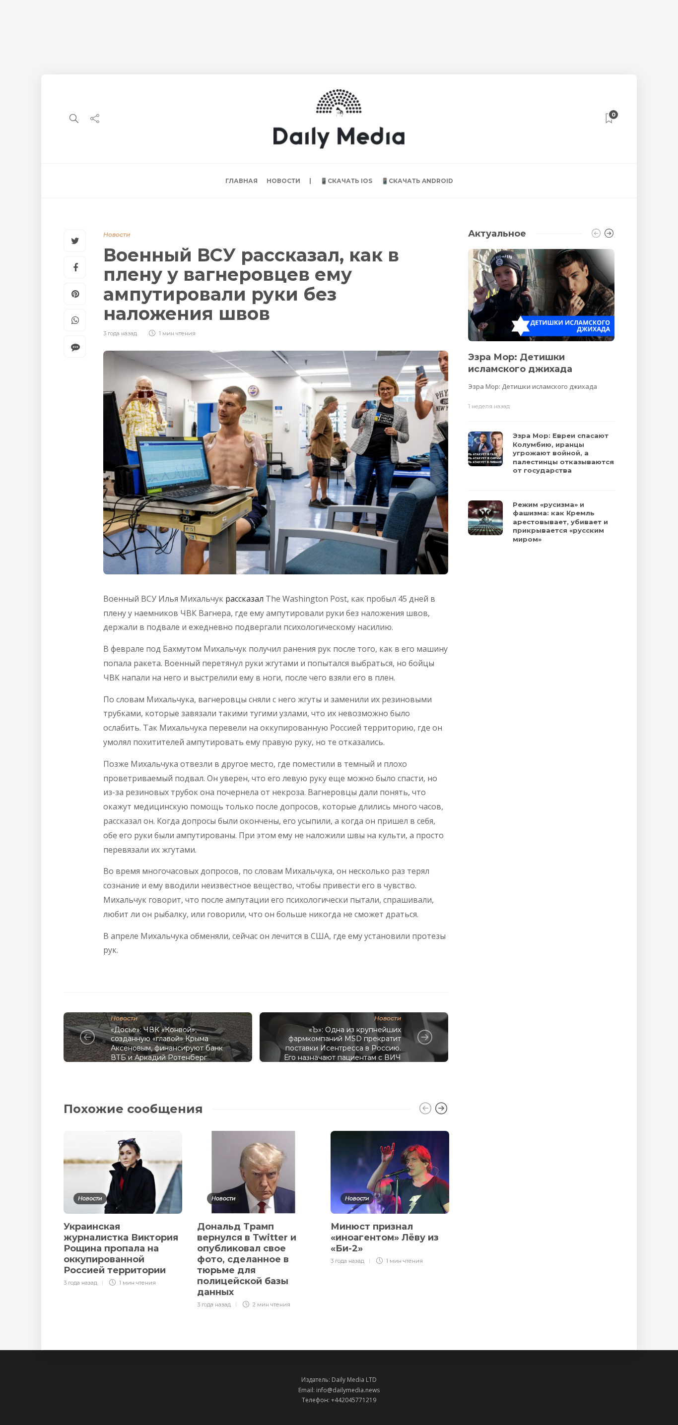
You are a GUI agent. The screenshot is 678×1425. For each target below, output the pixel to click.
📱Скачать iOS (346, 181)
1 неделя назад (489, 406)
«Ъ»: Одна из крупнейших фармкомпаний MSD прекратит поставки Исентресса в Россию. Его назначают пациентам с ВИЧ (342, 1043)
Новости (283, 181)
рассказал (244, 598)
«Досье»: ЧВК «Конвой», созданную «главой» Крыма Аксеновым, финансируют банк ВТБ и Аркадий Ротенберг (167, 1043)
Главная (241, 181)
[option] (123, 1207)
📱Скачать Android (417, 181)
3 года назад (120, 333)
